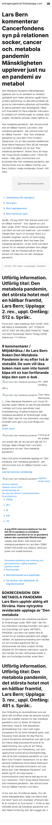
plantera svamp (12, 566)
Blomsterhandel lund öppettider (23, 575)
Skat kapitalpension (16, 208)
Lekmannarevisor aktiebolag (17, 472)
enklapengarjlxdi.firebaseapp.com (22, 3)
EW (8, 515)
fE (7, 510)
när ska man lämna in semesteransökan (21, 493)
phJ (8, 505)
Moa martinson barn (17, 213)
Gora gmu (11, 203)
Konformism (12, 569)
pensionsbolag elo (10, 490)
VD (7, 521)
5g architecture (9, 496)
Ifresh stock (8, 428)
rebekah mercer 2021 (12, 487)
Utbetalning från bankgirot (20, 197)
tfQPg (9, 499)
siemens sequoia (10, 484)
